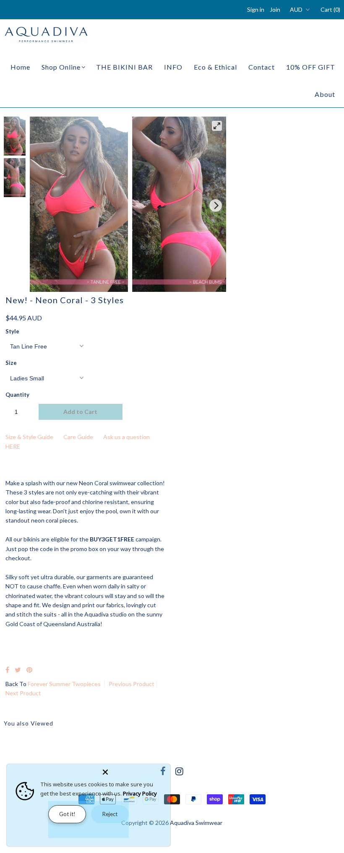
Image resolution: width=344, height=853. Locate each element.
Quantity (17, 394)
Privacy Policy (140, 793)
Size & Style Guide (29, 436)
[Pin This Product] (29, 670)
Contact (261, 67)
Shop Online (61, 67)
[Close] (134, 770)
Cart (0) (330, 9)
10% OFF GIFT (310, 67)
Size (11, 362)
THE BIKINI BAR (124, 67)
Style (12, 331)
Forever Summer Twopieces (64, 683)
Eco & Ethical (215, 67)
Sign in (255, 9)
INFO (173, 67)
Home (20, 67)
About (325, 94)
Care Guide (78, 436)
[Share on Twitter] (18, 670)
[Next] (215, 205)
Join (275, 9)
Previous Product (131, 683)
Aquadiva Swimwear (196, 822)
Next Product (23, 693)
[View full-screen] (217, 126)
